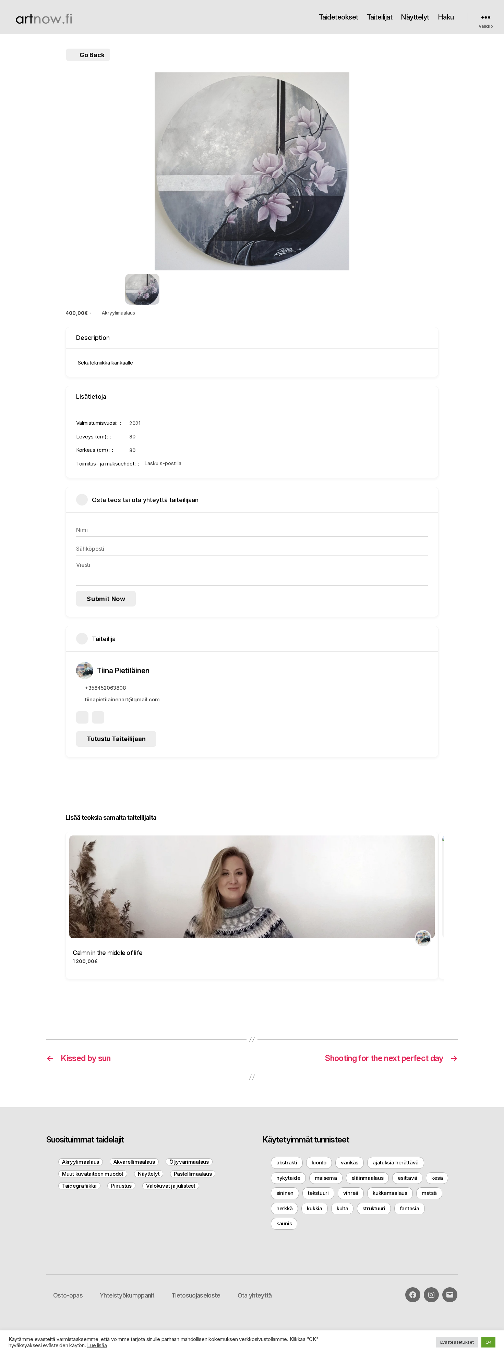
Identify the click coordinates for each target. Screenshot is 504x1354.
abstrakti (286, 1162)
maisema (326, 1178)
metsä (429, 1193)
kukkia (314, 1208)
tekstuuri (318, 1193)
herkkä (284, 1208)
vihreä (350, 1193)
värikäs (349, 1162)
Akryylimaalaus (118, 313)
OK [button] (488, 1342)
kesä (437, 1178)
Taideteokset (338, 17)
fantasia (409, 1208)
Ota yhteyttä (255, 1295)
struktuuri (373, 1208)
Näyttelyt (415, 17)
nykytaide (288, 1178)
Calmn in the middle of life (107, 952)
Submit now (106, 598)
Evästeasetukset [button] (457, 1342)
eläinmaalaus (367, 1178)
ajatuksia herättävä (396, 1162)
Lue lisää (97, 1345)
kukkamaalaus (390, 1193)
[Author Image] (423, 938)
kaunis (284, 1223)
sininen (284, 1193)
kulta (342, 1208)
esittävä (407, 1178)
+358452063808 (105, 688)
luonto (319, 1162)
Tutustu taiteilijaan (116, 738)
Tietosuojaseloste (195, 1295)
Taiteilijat (380, 17)
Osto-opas (68, 1295)
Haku (446, 17)
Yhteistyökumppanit (127, 1295)
